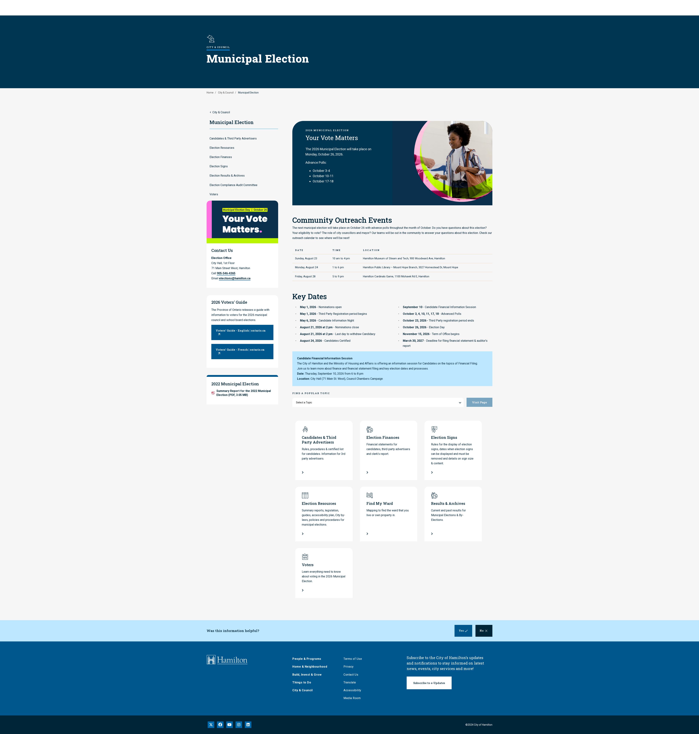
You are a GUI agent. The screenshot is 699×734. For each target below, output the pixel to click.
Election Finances (221, 157)
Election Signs (219, 166)
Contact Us (350, 674)
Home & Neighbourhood (309, 666)
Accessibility (352, 690)
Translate (349, 682)
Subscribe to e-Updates (429, 683)
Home (210, 92)
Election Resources (222, 147)
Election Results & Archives (227, 175)
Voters (214, 194)
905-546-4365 (226, 273)
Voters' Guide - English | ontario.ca (240, 330)
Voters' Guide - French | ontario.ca (240, 349)
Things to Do (301, 682)
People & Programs (306, 659)
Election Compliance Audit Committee (233, 185)
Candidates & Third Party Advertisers (233, 138)
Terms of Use (352, 659)
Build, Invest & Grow (306, 674)
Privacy (348, 666)
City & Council (226, 92)
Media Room (352, 698)
